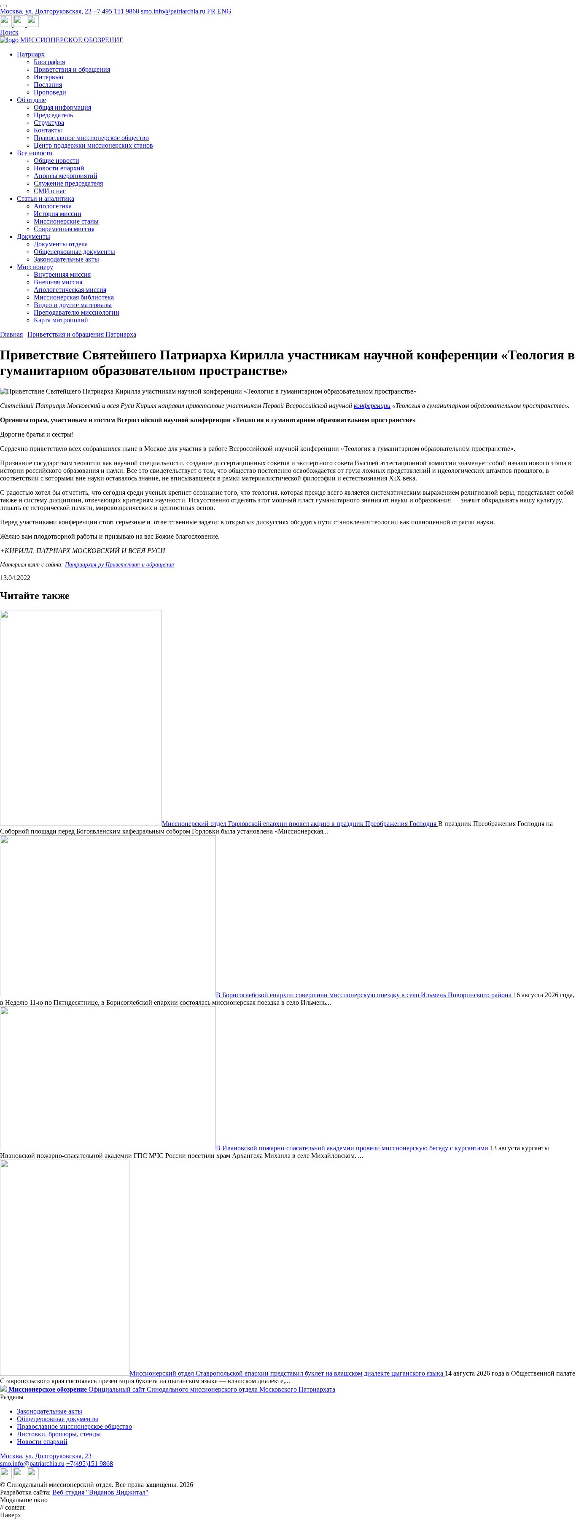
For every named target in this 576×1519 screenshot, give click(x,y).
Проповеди (50, 92)
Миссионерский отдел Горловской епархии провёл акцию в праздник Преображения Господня (300, 823)
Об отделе (31, 99)
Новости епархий (59, 168)
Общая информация (62, 107)
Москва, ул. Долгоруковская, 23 (46, 11)
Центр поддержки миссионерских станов (93, 145)
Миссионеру (35, 266)
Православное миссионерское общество (91, 137)
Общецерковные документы (74, 251)
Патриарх (31, 54)
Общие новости (56, 160)
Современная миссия (64, 228)
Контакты (48, 130)
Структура (49, 122)
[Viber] (33, 24)
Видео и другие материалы (73, 304)
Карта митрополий (61, 320)
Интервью (48, 77)
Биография (49, 61)
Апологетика (53, 206)
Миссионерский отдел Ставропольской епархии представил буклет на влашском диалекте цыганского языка (287, 1373)
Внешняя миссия (58, 282)
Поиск (9, 32)
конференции (372, 405)
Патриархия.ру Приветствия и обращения (119, 564)
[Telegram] (6, 24)
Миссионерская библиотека (74, 297)
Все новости (35, 152)
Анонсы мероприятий (65, 175)
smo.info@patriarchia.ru (173, 11)
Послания (48, 84)
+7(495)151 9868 (89, 1463)
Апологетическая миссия (70, 289)
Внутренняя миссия (62, 274)
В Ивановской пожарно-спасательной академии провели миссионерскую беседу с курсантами (353, 1148)
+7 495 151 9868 (116, 11)
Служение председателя (68, 183)
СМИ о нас (50, 190)
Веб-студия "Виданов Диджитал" (100, 1492)
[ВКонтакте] (20, 24)
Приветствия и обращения (72, 69)
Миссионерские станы (66, 221)
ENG (224, 11)
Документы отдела (61, 244)
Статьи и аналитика (45, 198)
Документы (33, 236)
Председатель (53, 115)
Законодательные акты (66, 259)
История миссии (57, 213)
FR (211, 11)
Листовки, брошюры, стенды (59, 1434)
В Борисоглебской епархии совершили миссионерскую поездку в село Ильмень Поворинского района (364, 994)
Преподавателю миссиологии (76, 312)
